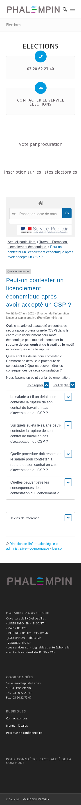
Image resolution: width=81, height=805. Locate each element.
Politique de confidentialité (24, 733)
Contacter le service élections (40, 102)
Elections (13, 24)
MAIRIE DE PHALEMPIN (36, 799)
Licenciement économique (27, 247)
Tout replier (35, 385)
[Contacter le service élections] (41, 88)
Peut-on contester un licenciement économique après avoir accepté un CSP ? (40, 252)
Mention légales (17, 725)
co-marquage (39, 548)
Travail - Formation (53, 242)
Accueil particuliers (22, 242)
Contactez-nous (17, 718)
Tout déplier (61, 385)
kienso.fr (58, 548)
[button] (40, 405)
